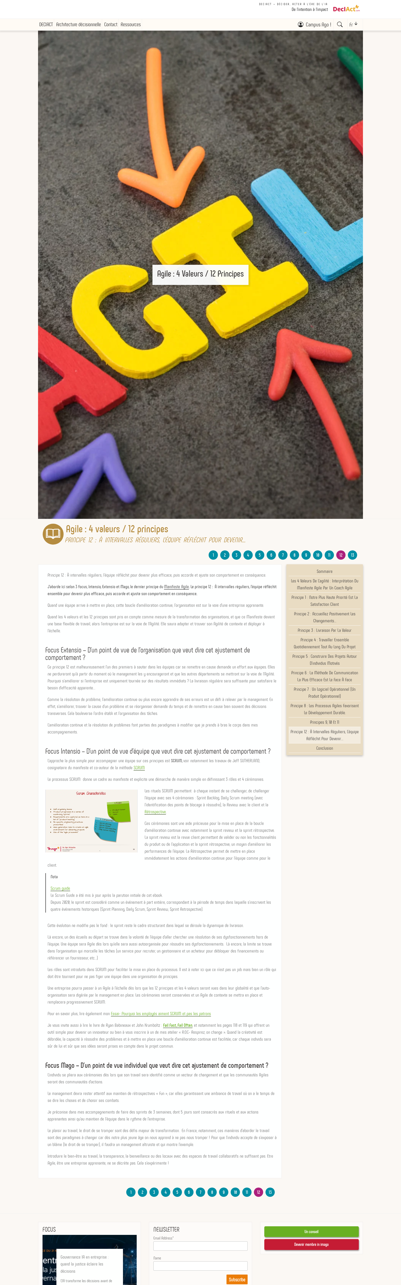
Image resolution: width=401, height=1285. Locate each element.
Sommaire (325, 571)
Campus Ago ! (318, 24)
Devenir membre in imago (311, 1244)
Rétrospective (155, 811)
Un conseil (311, 1231)
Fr (351, 25)
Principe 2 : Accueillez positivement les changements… (325, 617)
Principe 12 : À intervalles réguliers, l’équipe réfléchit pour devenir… (325, 735)
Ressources (131, 24)
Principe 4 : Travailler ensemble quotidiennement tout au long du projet (325, 643)
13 (352, 555)
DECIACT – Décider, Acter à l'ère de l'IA (293, 4)
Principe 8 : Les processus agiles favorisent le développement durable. (325, 709)
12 (341, 555)
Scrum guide (60, 888)
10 (317, 555)
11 (329, 555)
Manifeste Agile (176, 586)
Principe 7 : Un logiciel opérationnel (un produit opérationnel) (325, 692)
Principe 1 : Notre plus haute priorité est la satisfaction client (324, 600)
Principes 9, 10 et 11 (324, 722)
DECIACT (46, 24)
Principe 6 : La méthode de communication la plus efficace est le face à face (324, 676)
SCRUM (139, 767)
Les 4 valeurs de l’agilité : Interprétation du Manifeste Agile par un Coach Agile (324, 584)
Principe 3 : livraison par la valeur (325, 630)
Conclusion (324, 748)
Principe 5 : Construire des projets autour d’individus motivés (324, 659)
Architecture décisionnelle (78, 24)
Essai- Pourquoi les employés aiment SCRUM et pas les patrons (161, 1013)
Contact (110, 24)
